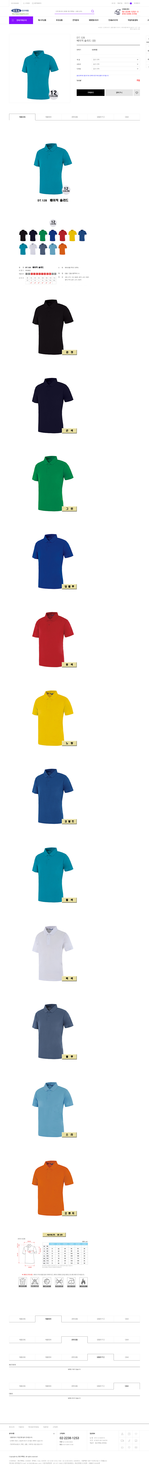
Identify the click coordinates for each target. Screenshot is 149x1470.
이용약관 (45, 1427)
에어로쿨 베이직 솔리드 (127, 27)
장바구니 (127, 3)
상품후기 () (101, 117)
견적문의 (75, 20)
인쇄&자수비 (113, 20)
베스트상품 (42, 20)
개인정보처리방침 (33, 1427)
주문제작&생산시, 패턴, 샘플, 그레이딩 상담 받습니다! (26, 1444)
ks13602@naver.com (34, 1463)
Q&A (127, 117)
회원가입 (119, 3)
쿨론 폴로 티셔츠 (115, 27)
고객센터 (55, 1427)
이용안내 (21, 1427)
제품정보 (48, 117)
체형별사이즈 (94, 20)
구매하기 (90, 92)
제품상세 (22, 117)
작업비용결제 (133, 20)
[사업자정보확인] (68, 1463)
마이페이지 (137, 3)
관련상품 (75, 117)
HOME (100, 27)
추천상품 (59, 20)
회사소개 (11, 1427)
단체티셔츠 (107, 27)
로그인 (113, 3)
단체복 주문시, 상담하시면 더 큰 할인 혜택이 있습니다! (26, 1441)
